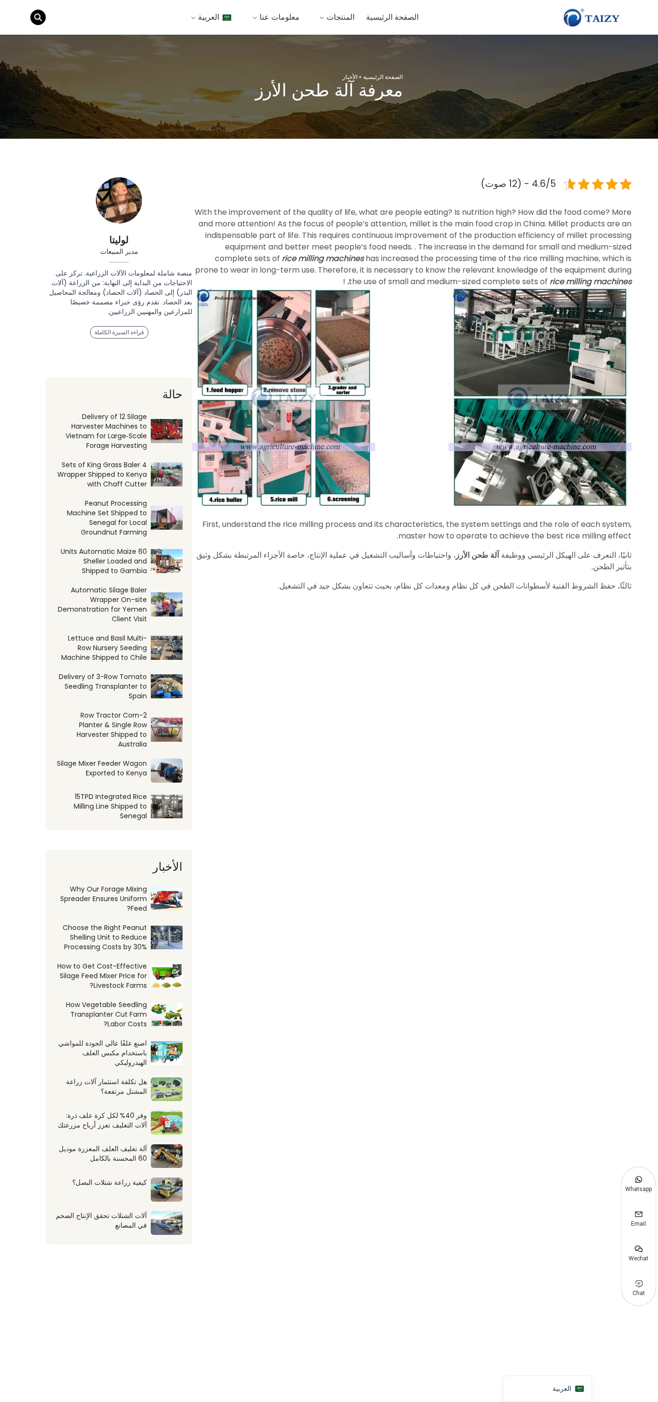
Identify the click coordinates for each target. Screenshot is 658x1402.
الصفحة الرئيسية (392, 17)
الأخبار (349, 77)
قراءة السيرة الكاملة (119, 332)
